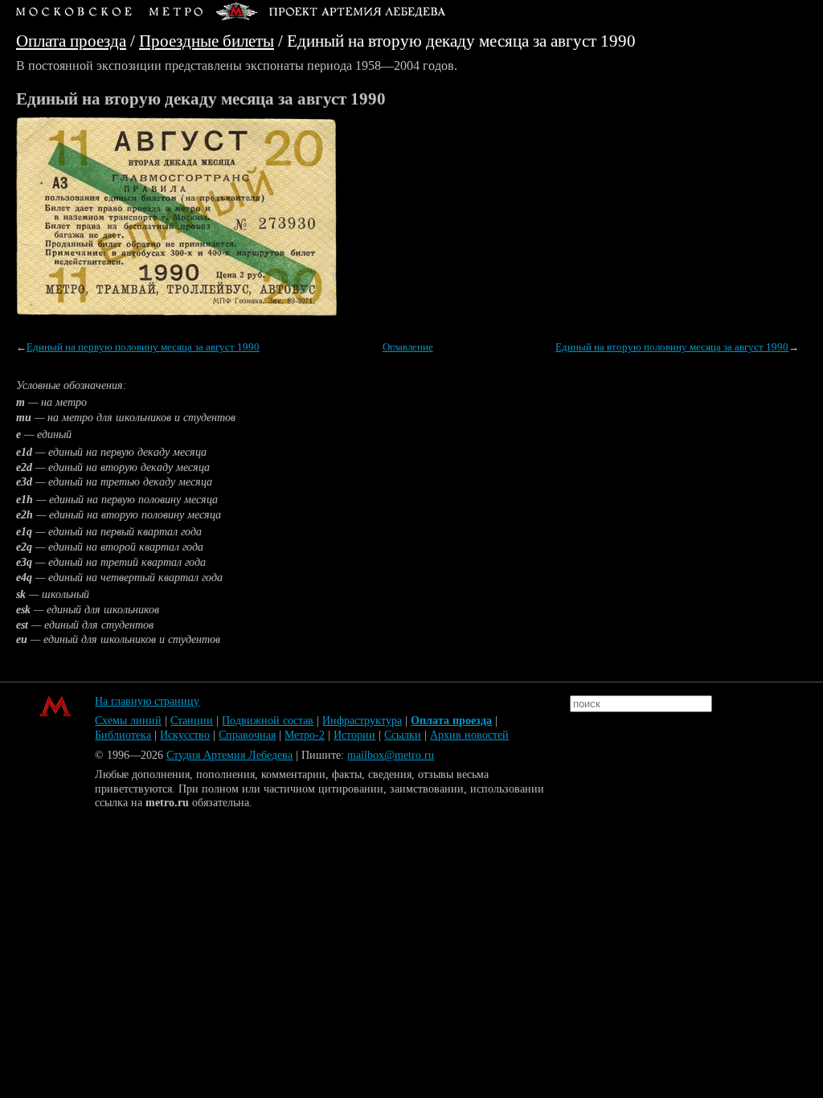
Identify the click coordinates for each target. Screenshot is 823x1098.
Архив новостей (469, 735)
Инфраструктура (362, 721)
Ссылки (402, 735)
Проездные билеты (206, 40)
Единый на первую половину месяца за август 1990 (143, 347)
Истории (354, 735)
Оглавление (408, 347)
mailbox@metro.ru (390, 755)
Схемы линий (128, 721)
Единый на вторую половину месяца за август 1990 (671, 347)
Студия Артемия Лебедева (229, 755)
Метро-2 (305, 735)
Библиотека (123, 735)
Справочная (247, 735)
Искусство (185, 735)
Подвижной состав (267, 721)
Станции (191, 721)
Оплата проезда (71, 40)
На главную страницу (147, 701)
